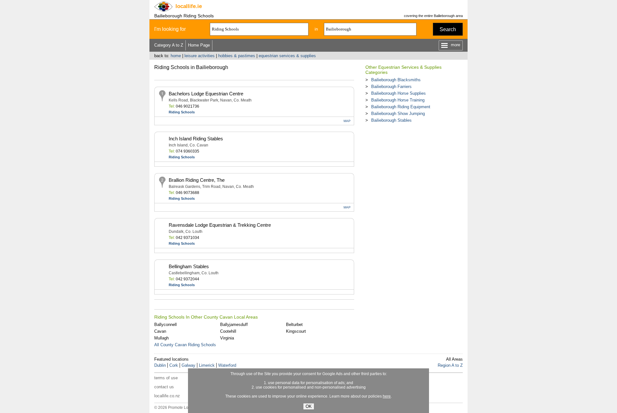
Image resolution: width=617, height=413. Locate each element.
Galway (188, 365)
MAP (347, 121)
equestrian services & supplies (287, 55)
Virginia (227, 338)
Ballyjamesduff (234, 324)
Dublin (160, 365)
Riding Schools (182, 112)
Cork (173, 365)
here (387, 396)
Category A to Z (168, 45)
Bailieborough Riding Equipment (400, 106)
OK (309, 406)
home (176, 55)
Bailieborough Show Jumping (398, 113)
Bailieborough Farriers (391, 86)
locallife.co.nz (167, 395)
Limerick (207, 365)
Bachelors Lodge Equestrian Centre (206, 93)
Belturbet (294, 324)
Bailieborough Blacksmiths (396, 79)
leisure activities (199, 55)
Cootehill (228, 331)
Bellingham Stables (189, 266)
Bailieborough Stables (391, 120)
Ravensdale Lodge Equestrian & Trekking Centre (220, 225)
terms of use (166, 377)
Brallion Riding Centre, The (197, 180)
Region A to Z (450, 365)
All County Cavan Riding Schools (185, 344)
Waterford (227, 365)
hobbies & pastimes (236, 55)
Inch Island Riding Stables (196, 138)
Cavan (160, 331)
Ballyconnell (165, 324)
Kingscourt (296, 331)
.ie (188, 6)
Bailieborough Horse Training (398, 100)
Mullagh (161, 338)
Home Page (199, 45)
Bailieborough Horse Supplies (398, 93)
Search (448, 29)
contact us (164, 386)
